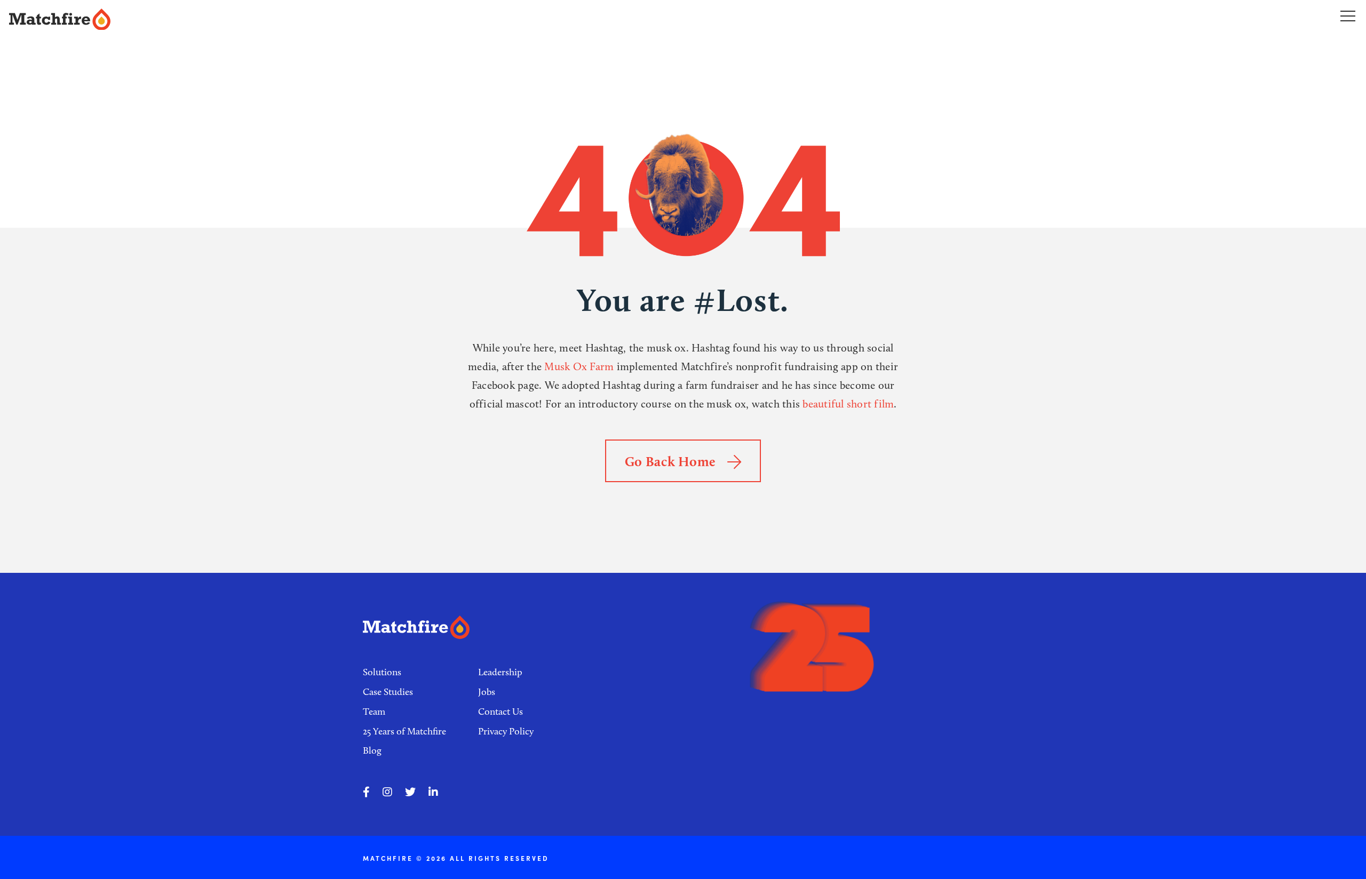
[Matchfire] (264, 19)
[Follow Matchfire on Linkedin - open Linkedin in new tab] (433, 792)
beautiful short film (848, 403)
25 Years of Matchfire (404, 731)
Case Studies (388, 692)
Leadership (500, 672)
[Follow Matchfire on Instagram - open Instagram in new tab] (387, 792)
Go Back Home (672, 461)
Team (374, 711)
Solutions (382, 672)
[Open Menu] (1348, 15)
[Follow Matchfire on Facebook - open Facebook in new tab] (366, 792)
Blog (372, 750)
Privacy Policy (506, 731)
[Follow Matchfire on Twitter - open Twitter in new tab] (410, 792)
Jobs (486, 692)
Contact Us (500, 711)
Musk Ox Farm (579, 366)
